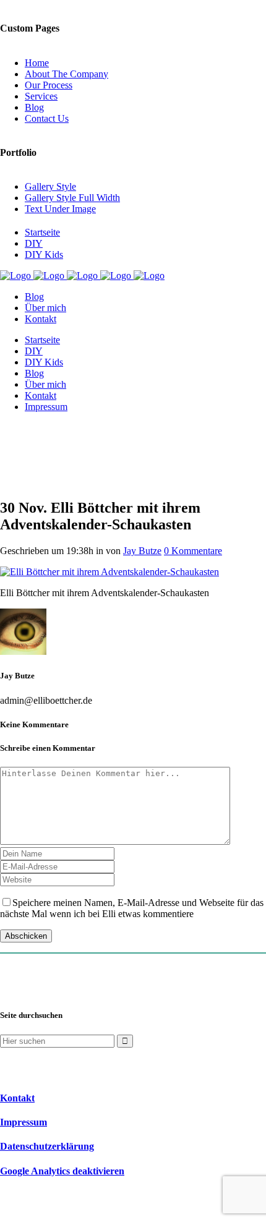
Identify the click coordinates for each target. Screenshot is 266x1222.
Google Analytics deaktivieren (62, 1171)
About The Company (66, 74)
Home (37, 63)
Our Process (48, 85)
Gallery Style (50, 186)
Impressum (23, 1122)
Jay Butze (142, 550)
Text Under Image (60, 208)
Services (41, 96)
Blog (34, 107)
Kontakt (17, 1098)
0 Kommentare (193, 550)
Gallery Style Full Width (72, 197)
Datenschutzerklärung (47, 1146)
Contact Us (47, 118)
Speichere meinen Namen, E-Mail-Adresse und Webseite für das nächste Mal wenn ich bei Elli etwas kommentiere (132, 908)
